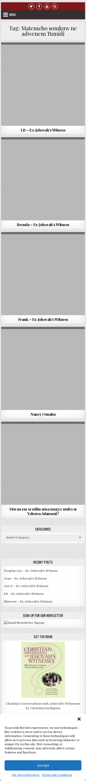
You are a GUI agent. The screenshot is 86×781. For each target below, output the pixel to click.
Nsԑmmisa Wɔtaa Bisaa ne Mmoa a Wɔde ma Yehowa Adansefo (43, 437)
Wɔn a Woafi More (42, 53)
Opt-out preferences (25, 775)
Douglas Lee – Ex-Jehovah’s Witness (31, 570)
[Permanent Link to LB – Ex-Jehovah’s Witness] (43, 84)
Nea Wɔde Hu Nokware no (42, 433)
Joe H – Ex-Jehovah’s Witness (26, 586)
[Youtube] (47, 6)
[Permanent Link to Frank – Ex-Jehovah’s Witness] (43, 273)
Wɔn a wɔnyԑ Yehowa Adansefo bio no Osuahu (43, 58)
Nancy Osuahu (43, 414)
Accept (43, 765)
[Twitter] (31, 6)
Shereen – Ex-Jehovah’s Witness (28, 601)
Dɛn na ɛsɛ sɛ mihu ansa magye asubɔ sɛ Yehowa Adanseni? (43, 511)
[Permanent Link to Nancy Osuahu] (43, 368)
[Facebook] (39, 6)
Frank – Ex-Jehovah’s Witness (43, 319)
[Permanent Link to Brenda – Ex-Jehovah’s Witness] (43, 179)
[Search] (55, 6)
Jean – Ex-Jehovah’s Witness (25, 578)
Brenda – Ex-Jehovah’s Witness (43, 224)
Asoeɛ (29, 338)
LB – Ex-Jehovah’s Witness (43, 129)
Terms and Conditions (57, 775)
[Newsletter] (24, 622)
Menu (12, 14)
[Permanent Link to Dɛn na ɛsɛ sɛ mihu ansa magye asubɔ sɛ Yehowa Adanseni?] (43, 463)
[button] (79, 719)
